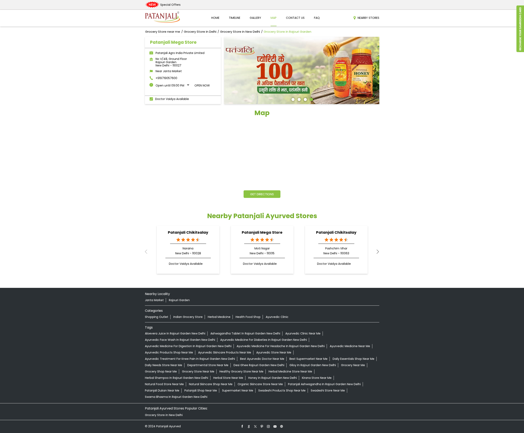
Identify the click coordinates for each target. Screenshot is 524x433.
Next (376, 252)
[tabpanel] (301, 70)
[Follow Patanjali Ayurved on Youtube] (275, 426)
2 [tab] (299, 99)
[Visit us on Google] (249, 426)
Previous (148, 252)
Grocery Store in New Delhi (164, 415)
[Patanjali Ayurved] (162, 18)
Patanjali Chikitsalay (188, 232)
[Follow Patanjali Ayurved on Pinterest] (262, 426)
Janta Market (154, 300)
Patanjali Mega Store (262, 232)
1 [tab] (292, 99)
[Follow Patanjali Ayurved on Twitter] (255, 426)
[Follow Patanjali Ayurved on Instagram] (268, 426)
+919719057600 (166, 78)
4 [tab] (311, 99)
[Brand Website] (282, 426)
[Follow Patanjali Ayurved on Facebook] (242, 426)
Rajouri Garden (179, 300)
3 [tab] (305, 99)
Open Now (202, 85)
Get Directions (262, 194)
